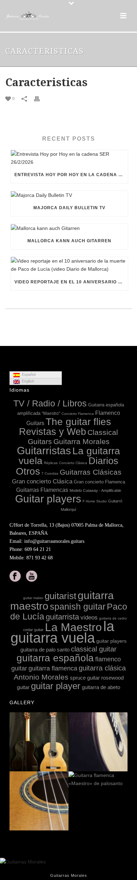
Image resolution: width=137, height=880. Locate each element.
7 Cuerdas (49, 473)
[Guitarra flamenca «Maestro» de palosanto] (122, 779)
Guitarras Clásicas (91, 472)
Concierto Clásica (73, 463)
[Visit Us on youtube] (31, 577)
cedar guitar (33, 630)
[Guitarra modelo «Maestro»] (122, 742)
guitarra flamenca (52, 668)
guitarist (60, 596)
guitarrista (62, 616)
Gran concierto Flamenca (99, 481)
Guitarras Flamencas (42, 490)
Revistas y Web (52, 431)
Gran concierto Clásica (42, 481)
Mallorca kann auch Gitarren (69, 240)
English (27, 381)
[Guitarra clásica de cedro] (62, 801)
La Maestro (73, 627)
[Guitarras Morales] (28, 16)
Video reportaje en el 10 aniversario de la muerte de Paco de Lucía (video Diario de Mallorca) (71, 282)
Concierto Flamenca (77, 414)
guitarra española (55, 658)
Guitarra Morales (81, 441)
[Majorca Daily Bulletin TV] (69, 195)
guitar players (111, 641)
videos (89, 617)
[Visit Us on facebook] (15, 577)
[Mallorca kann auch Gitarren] (69, 228)
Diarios (103, 461)
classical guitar (94, 649)
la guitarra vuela (62, 631)
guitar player (55, 686)
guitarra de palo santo (45, 650)
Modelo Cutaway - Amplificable (95, 490)
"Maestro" (51, 413)
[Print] (40, 98)
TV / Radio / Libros (50, 403)
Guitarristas (44, 450)
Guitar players (48, 499)
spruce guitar (85, 678)
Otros (28, 471)
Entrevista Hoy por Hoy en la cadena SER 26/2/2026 (71, 174)
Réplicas (51, 463)
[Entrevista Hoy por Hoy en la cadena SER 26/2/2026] (69, 158)
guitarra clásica (102, 668)
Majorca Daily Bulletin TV (69, 207)
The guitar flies (78, 421)
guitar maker (33, 598)
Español (27, 374)
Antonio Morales (41, 677)
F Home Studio (95, 501)
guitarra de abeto (101, 687)
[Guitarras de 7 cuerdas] (62, 742)
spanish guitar (77, 606)
